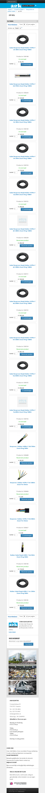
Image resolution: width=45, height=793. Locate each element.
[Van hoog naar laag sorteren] (21, 28)
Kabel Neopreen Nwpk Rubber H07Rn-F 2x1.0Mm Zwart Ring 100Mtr (22, 49)
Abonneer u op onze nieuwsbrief (20, 641)
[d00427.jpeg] (22, 511)
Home (10, 9)
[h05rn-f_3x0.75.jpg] (22, 439)
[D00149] (22, 113)
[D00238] (22, 221)
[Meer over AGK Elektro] (23, 651)
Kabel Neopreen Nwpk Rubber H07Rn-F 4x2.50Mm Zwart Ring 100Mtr (22, 302)
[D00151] (22, 258)
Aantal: (11, 64)
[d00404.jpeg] (22, 475)
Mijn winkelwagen (29, 765)
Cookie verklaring (12, 753)
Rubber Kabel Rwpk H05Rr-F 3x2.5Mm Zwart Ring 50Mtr (22, 556)
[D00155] (22, 366)
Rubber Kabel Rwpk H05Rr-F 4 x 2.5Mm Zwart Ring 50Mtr (22, 592)
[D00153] (22, 294)
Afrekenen (10, 767)
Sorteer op (11, 28)
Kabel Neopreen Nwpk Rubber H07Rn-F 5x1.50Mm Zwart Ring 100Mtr (22, 339)
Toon (21, 24)
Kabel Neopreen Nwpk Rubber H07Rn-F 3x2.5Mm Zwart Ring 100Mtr (22, 193)
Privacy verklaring (32, 751)
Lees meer (12, 632)
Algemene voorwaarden (24, 753)
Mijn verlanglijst (18, 765)
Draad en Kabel (19, 9)
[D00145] (22, 584)
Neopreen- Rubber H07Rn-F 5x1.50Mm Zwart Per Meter (22, 483)
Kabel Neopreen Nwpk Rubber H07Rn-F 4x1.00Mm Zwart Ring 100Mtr (22, 230)
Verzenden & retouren (26, 758)
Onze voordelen (22, 751)
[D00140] (22, 548)
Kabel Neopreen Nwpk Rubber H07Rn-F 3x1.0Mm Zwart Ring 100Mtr (22, 121)
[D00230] (22, 76)
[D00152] (22, 185)
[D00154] (22, 330)
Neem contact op (24, 760)
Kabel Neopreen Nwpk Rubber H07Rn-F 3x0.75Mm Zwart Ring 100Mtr (22, 85)
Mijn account (11, 1)
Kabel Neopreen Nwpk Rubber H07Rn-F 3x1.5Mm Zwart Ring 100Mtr (22, 157)
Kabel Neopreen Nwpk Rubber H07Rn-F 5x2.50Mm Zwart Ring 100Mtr (22, 375)
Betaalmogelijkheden (13, 758)
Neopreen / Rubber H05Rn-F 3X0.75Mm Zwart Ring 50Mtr (22, 447)
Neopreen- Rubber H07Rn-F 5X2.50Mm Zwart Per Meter (22, 520)
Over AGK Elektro (12, 751)
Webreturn (21, 791)
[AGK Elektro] (23, 5)
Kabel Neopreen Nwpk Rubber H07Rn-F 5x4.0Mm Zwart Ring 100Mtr (22, 411)
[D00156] (22, 403)
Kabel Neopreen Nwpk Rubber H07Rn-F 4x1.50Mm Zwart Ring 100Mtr (22, 266)
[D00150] (22, 149)
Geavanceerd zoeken (13, 760)
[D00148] (22, 40)
